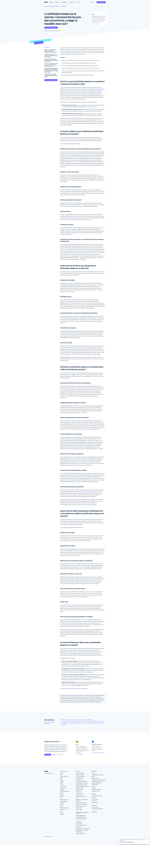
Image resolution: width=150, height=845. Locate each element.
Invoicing (62, 794)
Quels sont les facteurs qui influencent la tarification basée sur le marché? (51, 60)
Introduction (47, 47)
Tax (61, 811)
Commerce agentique (80, 776)
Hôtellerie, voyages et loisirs (81, 799)
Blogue (93, 776)
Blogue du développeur (80, 833)
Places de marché (79, 788)
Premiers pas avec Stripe (50, 27)
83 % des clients (100, 89)
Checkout (62, 781)
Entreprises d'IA (79, 794)
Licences (93, 786)
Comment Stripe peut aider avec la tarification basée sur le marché (51, 75)
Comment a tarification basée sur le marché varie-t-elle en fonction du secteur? (50, 65)
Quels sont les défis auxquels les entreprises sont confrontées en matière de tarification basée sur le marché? (51, 70)
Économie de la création (81, 796)
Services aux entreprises (81, 806)
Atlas (61, 774)
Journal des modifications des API (83, 828)
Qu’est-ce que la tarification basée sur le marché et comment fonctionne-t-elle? (50, 51)
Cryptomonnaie (63, 786)
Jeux (77, 798)
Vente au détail (79, 809)
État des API (78, 826)
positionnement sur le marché (67, 349)
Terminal (62, 812)
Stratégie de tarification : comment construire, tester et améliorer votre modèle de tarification (82, 721)
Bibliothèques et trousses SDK (82, 830)
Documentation (79, 823)
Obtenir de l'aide (95, 807)
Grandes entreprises (80, 773)
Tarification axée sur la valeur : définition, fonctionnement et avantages (77, 719)
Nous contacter (100, 2)
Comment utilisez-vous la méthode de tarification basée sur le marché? (51, 55)
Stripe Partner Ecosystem (81, 817)
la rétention (70, 217)
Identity (61, 793)
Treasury (62, 814)
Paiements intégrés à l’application (83, 786)
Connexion (92, 2)
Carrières (94, 797)
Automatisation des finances (82, 783)
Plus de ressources (96, 791)
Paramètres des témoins (97, 789)
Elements (62, 789)
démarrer (79, 688)
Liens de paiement (64, 801)
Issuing (61, 796)
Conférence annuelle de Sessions (98, 779)
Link (61, 798)
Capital (61, 779)
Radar (61, 806)
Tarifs (78, 2)
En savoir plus (95, 24)
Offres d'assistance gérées (97, 808)
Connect (62, 784)
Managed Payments (64, 799)
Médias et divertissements (81, 802)
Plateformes (78, 791)
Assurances (78, 801)
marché (75, 47)
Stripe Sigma (62, 809)
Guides (93, 773)
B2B (88, 158)
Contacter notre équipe (57, 754)
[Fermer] (147, 838)
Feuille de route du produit (97, 795)
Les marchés (63, 605)
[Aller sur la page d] (45, 771)
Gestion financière (79, 789)
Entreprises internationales (81, 784)
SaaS (68, 437)
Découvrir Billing (79, 754)
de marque (87, 106)
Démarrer (47, 754)
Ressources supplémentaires (51, 6)
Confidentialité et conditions (97, 781)
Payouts (61, 804)
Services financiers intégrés (81, 781)
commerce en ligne (71, 389)
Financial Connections (64, 791)
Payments (62, 802)
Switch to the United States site (127, 842)
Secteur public (79, 807)
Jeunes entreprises (80, 774)
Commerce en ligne (80, 779)
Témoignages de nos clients (97, 774)
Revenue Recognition (64, 807)
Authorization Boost (64, 776)
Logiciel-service (79, 793)
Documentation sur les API (81, 825)
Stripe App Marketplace (81, 815)
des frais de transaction (86, 491)
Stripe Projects (79, 831)
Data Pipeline (62, 788)
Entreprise (63, 6)
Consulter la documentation (98, 752)
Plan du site (94, 787)
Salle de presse (95, 799)
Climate (61, 783)
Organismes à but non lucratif (82, 804)
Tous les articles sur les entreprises (49, 723)
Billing (61, 778)
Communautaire (95, 778)
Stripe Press (94, 800)
